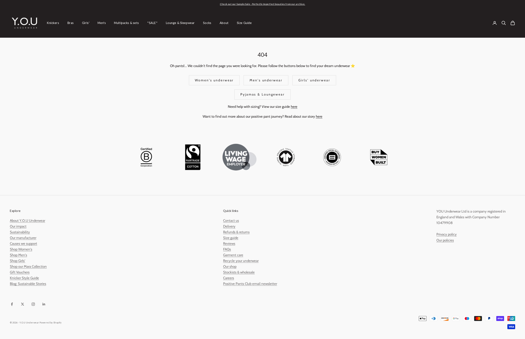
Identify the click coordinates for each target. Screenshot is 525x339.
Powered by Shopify (51, 322)
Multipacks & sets (126, 23)
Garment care (233, 255)
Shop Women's (21, 249)
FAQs (227, 249)
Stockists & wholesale (239, 272)
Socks (207, 23)
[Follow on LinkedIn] (44, 304)
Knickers (53, 23)
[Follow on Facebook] (12, 304)
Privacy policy (446, 234)
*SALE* (152, 23)
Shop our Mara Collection (28, 266)
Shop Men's (18, 255)
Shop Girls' (17, 261)
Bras (70, 23)
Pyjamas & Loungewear (262, 94)
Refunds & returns (236, 232)
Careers (228, 278)
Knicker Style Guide (24, 278)
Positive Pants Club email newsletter (250, 284)
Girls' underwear (314, 80)
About (224, 23)
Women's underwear (214, 80)
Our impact (18, 226)
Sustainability (20, 232)
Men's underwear (266, 80)
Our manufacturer (23, 238)
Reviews (229, 243)
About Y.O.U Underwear (27, 220)
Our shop (229, 266)
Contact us (231, 220)
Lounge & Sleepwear (180, 23)
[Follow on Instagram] (33, 304)
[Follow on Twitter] (23, 304)
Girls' (85, 23)
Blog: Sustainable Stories (28, 284)
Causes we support (23, 243)
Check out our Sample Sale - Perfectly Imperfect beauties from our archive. (262, 4)
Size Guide (244, 23)
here (294, 107)
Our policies (445, 240)
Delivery (229, 226)
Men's (102, 23)
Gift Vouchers (20, 272)
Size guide (230, 238)
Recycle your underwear (241, 261)
